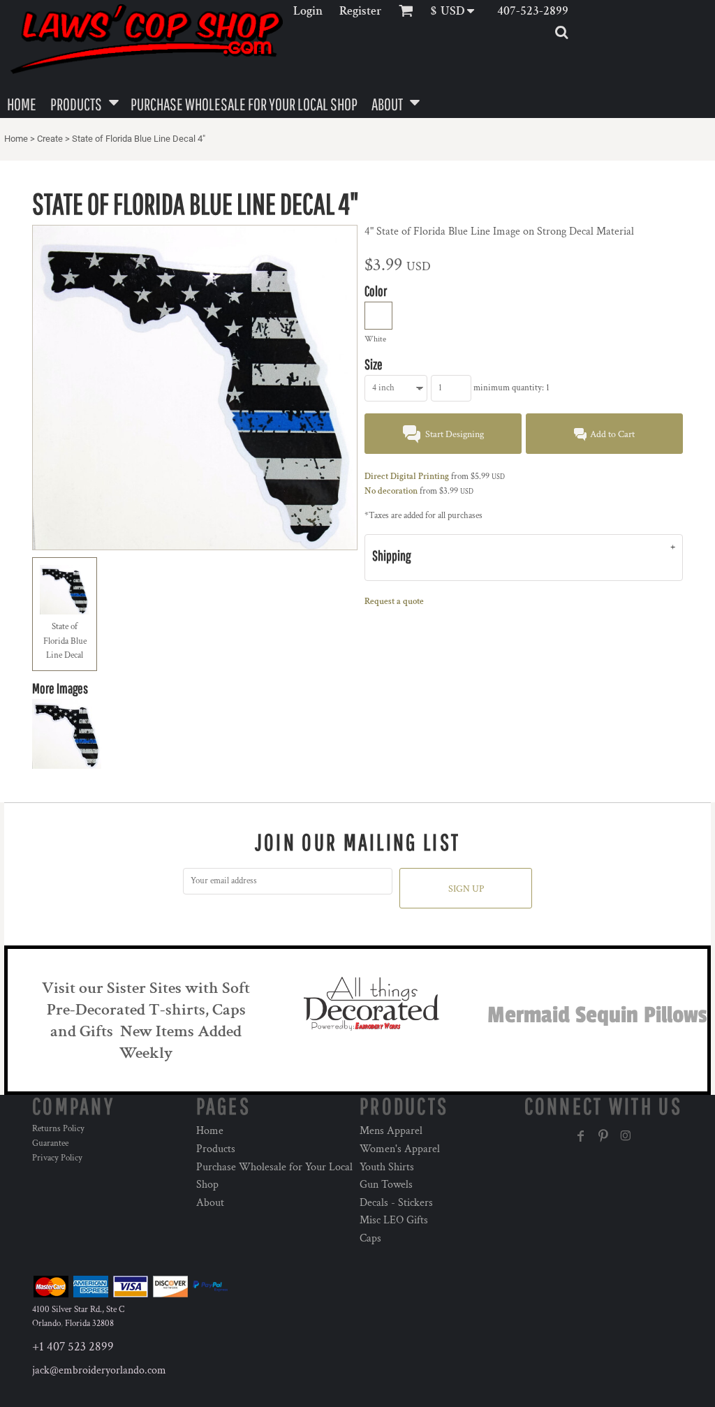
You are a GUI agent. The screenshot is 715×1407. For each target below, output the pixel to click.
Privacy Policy (57, 1158)
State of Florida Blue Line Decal (65, 641)
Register (360, 11)
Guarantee (50, 1143)
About (210, 1202)
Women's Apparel (400, 1149)
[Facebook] (581, 1136)
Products (215, 1149)
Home (16, 138)
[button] (457, 10)
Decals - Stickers (396, 1202)
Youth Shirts (387, 1167)
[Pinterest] (603, 1136)
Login (308, 11)
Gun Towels (386, 1184)
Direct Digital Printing (406, 476)
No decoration (391, 491)
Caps (370, 1238)
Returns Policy (58, 1129)
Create (50, 138)
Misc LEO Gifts (394, 1220)
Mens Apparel (391, 1131)
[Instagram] (625, 1136)
